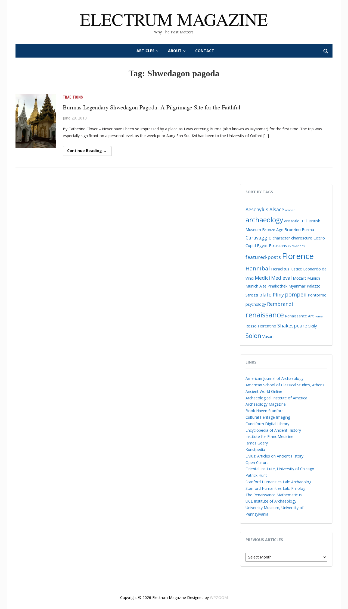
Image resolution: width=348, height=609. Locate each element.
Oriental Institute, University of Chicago (280, 468)
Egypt (262, 245)
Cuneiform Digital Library (267, 423)
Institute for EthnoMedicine (269, 436)
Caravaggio (259, 237)
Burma (308, 229)
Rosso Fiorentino (261, 326)
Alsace (276, 209)
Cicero (319, 238)
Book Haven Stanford (265, 410)
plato (265, 294)
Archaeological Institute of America (276, 397)
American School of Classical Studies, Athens (285, 384)
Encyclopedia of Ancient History (273, 430)
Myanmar (297, 286)
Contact (204, 50)
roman (320, 316)
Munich (313, 278)
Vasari (268, 336)
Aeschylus (257, 209)
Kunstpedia (255, 449)
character (281, 238)
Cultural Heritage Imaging (268, 417)
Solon (253, 335)
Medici (262, 277)
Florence (298, 256)
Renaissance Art (299, 315)
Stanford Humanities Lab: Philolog (275, 488)
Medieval (281, 277)
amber (290, 210)
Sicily (312, 326)
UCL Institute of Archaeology (271, 501)
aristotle (291, 220)
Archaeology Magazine (266, 404)
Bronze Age (272, 229)
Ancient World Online (264, 391)
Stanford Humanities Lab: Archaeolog (278, 481)
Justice (296, 269)
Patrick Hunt (256, 475)
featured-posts (263, 257)
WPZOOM (219, 597)
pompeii (296, 294)
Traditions (73, 97)
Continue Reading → (87, 150)
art (303, 220)
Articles (145, 50)
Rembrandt (280, 304)
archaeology (264, 219)
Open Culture (257, 462)
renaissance (265, 315)
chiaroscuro (301, 238)
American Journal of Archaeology (274, 378)
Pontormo (317, 295)
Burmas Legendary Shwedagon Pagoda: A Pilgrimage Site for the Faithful (151, 107)
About (175, 50)
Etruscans (278, 245)
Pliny (278, 294)
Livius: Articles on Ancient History (274, 456)
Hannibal (258, 268)
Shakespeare (292, 325)
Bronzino (292, 229)
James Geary (257, 443)
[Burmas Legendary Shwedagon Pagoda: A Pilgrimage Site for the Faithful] (35, 120)
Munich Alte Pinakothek (266, 286)
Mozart (299, 278)
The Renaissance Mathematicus (274, 494)
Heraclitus (280, 269)
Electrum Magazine (174, 19)
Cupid (251, 245)
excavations (296, 246)
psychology (256, 304)
